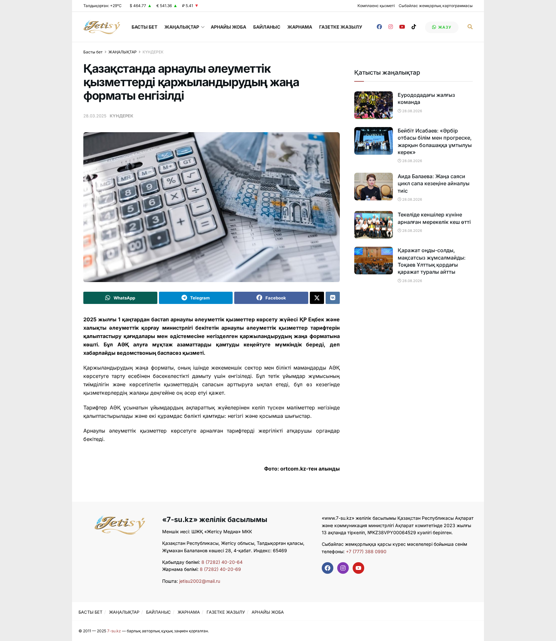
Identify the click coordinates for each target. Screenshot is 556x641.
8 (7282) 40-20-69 (220, 569)
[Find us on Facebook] (379, 27)
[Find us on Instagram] (390, 27)
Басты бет (93, 52)
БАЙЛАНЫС (266, 27)
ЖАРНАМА (299, 27)
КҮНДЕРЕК (153, 52)
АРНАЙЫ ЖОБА (228, 27)
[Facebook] (327, 568)
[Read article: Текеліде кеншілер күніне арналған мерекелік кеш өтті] (373, 225)
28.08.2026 (411, 111)
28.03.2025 (95, 115)
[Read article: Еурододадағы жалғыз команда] (373, 105)
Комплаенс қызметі (376, 5)
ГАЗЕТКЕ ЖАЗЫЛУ (340, 27)
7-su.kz (114, 630)
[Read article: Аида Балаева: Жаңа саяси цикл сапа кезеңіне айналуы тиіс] (373, 186)
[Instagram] (343, 568)
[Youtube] (358, 568)
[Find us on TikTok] (414, 27)
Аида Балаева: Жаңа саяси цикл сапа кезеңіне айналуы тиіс (433, 183)
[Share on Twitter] (317, 298)
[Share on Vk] (333, 298)
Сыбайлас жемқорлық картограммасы (436, 5)
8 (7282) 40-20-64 (222, 562)
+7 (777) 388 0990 (365, 551)
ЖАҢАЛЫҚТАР (181, 27)
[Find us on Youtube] (402, 27)
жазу (444, 27)
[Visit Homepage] (101, 27)
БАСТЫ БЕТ (144, 27)
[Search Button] (470, 27)
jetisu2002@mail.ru (199, 581)
